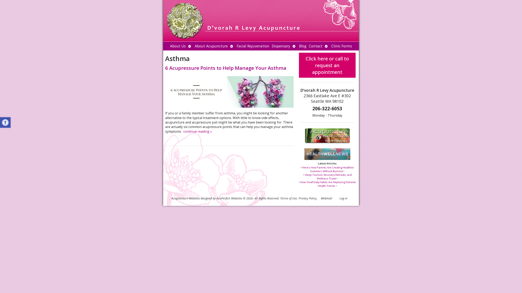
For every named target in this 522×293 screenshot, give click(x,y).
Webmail (326, 198)
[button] (5, 122)
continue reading (197, 131)
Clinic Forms (341, 46)
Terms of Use (288, 198)
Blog (302, 46)
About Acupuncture (211, 46)
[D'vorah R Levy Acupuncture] (261, 21)
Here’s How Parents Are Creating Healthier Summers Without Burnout (328, 169)
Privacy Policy (308, 198)
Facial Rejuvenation (253, 46)
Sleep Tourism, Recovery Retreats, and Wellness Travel (328, 176)
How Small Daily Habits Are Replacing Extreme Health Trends (328, 184)
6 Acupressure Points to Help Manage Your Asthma (225, 68)
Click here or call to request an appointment (327, 65)
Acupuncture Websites (185, 198)
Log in (343, 198)
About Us (178, 46)
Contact (315, 46)
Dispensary (281, 46)
